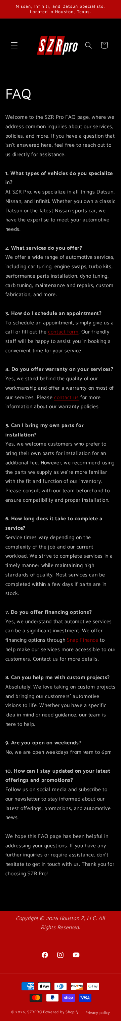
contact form (63, 332)
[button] (14, 45)
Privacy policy (97, 1013)
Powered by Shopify (61, 1012)
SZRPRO (34, 1012)
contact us (66, 397)
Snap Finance (82, 640)
